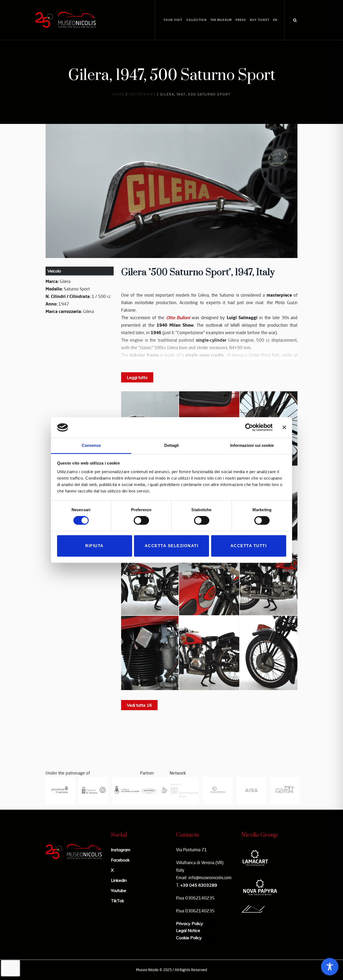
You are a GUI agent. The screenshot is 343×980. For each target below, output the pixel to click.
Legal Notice (188, 930)
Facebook (120, 860)
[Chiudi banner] (284, 427)
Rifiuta (94, 545)
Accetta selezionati (172, 545)
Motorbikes (142, 94)
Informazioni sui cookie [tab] (252, 445)
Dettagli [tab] (171, 445)
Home (119, 94)
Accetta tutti (248, 545)
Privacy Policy (189, 923)
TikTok (117, 900)
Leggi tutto (137, 377)
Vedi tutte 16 (139, 705)
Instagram (120, 849)
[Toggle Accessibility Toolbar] (329, 966)
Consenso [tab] (91, 445)
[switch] (141, 520)
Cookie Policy (189, 937)
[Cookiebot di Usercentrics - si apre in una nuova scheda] (249, 427)
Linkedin (119, 880)
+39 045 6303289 (198, 885)
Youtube (118, 890)
